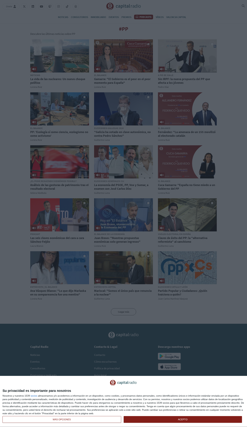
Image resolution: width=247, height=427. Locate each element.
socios (34, 396)
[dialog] (123, 401)
